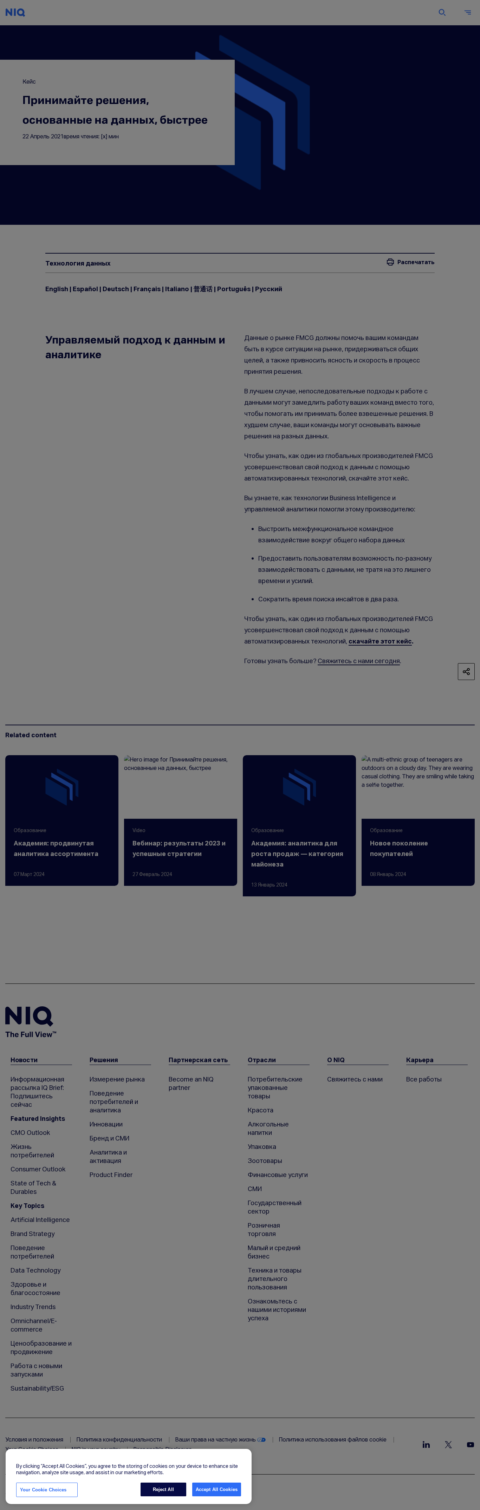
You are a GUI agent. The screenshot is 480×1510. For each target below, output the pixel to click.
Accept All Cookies (217, 1489)
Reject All (163, 1489)
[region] (129, 1476)
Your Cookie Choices (43, 1489)
